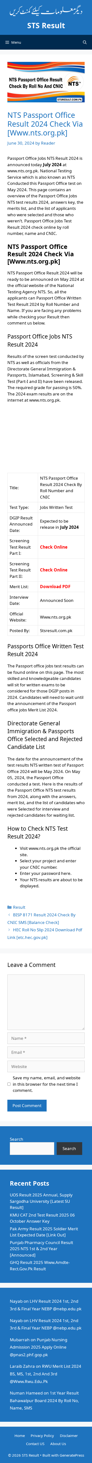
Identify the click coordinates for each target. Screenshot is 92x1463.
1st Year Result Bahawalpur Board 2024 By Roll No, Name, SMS (44, 1400)
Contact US (35, 1443)
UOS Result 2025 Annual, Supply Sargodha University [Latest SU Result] (41, 1201)
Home (19, 1435)
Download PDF (55, 586)
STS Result (46, 25)
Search (16, 1139)
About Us (58, 1443)
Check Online (53, 547)
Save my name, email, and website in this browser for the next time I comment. (46, 1084)
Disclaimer (69, 1435)
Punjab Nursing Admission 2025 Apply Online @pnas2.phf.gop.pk (38, 1347)
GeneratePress (72, 1455)
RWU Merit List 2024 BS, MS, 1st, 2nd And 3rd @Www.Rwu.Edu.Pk (45, 1373)
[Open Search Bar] (85, 42)
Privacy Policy (42, 1435)
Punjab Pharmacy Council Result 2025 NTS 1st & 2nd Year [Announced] (41, 1249)
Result (19, 907)
